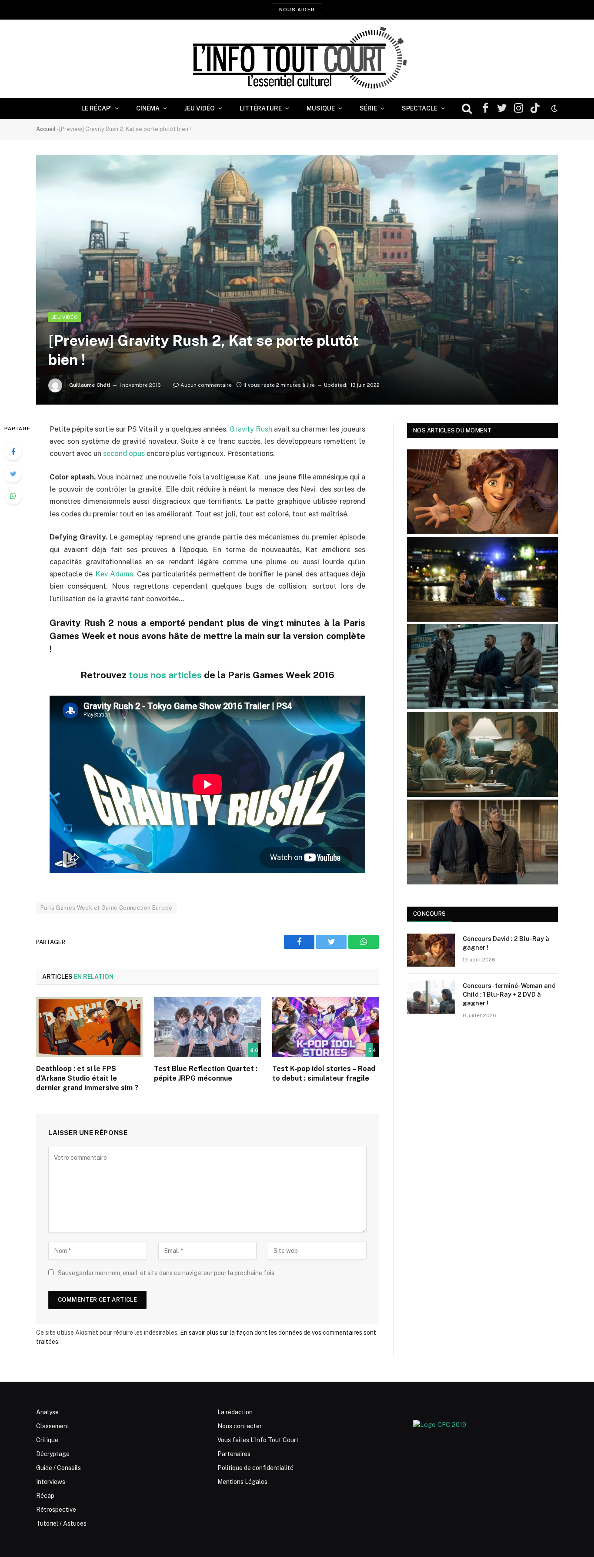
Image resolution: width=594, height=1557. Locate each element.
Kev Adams (114, 573)
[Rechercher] (467, 108)
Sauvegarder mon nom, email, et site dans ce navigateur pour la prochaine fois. (167, 1272)
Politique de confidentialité (255, 1467)
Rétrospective (56, 1509)
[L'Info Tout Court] (297, 59)
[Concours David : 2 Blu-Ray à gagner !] (431, 950)
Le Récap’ (96, 108)
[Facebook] (13, 451)
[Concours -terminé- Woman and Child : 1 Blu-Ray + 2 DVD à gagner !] (431, 997)
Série (368, 108)
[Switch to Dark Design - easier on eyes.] (553, 108)
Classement (53, 1426)
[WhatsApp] (13, 496)
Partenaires (233, 1453)
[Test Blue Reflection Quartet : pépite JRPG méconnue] (207, 1027)
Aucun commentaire (206, 385)
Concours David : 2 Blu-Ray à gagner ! (506, 943)
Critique (47, 1439)
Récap (45, 1495)
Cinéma (148, 108)
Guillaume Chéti (89, 385)
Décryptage (53, 1453)
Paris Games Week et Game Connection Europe (106, 907)
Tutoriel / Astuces (61, 1523)
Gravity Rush (251, 429)
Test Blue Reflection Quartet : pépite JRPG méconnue (205, 1073)
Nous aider (297, 9)
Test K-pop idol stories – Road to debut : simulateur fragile (323, 1073)
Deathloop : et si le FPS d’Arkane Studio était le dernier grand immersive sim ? (87, 1078)
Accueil (46, 129)
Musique (321, 108)
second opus (124, 453)
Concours (429, 914)
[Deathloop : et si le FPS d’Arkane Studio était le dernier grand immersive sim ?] (89, 1027)
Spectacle (419, 108)
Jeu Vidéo (199, 108)
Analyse (47, 1412)
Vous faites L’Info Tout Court (258, 1439)
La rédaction (235, 1412)
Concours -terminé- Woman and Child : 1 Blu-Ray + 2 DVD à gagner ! (509, 994)
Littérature (261, 108)
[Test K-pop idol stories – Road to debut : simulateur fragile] (325, 1027)
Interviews (50, 1481)
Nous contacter (239, 1426)
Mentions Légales (242, 1481)
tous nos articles (165, 675)
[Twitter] (13, 473)
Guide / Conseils (58, 1467)
